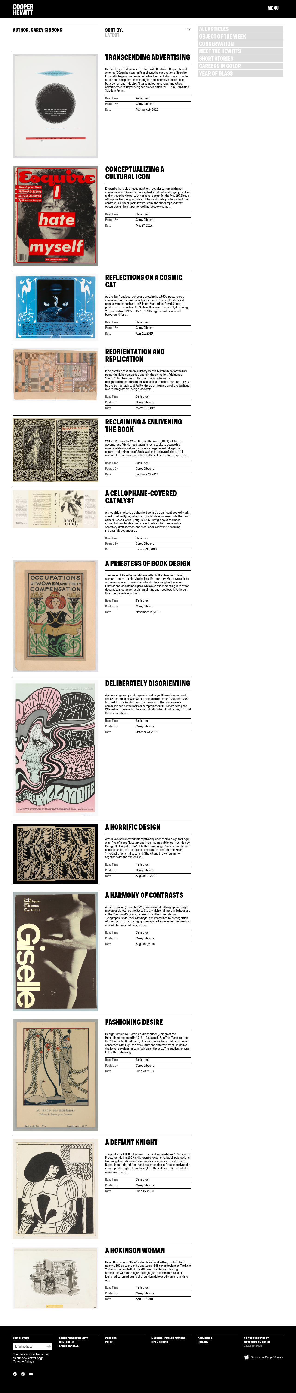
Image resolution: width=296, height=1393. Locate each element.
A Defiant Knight (131, 1143)
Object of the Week (222, 37)
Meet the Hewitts (220, 52)
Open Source (160, 1342)
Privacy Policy (23, 1361)
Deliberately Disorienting (147, 684)
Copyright (205, 1338)
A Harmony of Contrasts (144, 896)
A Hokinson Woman (135, 1251)
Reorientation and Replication (135, 356)
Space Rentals (69, 1346)
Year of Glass (216, 74)
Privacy (203, 1342)
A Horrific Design (132, 827)
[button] (275, 9)
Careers (111, 1338)
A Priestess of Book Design (148, 564)
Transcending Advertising (147, 58)
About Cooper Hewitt (73, 1338)
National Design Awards (168, 1338)
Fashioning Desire (134, 1023)
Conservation (216, 44)
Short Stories (216, 59)
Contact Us (66, 1342)
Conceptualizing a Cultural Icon (134, 173)
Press (109, 1342)
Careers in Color (220, 66)
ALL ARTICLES (214, 30)
